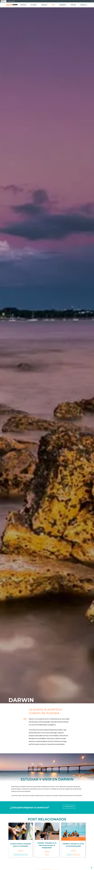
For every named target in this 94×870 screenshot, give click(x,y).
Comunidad (62, 4)
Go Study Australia (11, 1)
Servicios (23, 4)
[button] (92, 1)
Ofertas (73, 4)
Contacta (83, 4)
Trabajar (44, 4)
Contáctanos (69, 806)
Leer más (20, 850)
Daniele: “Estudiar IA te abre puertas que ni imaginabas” (47, 845)
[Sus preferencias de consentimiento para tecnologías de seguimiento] (91, 867)
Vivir (53, 4)
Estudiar (33, 4)
